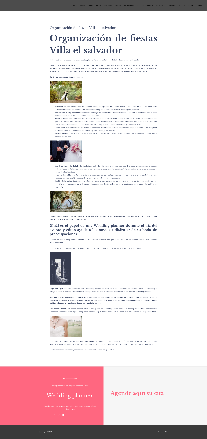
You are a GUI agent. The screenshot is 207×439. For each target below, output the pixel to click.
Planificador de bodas (104, 5)
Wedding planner (86, 5)
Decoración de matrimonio (125, 5)
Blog (200, 5)
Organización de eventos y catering (169, 5)
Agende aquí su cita (137, 393)
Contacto (191, 5)
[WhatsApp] (63, 415)
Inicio (75, 5)
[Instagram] (59, 415)
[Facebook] (55, 415)
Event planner (146, 5)
